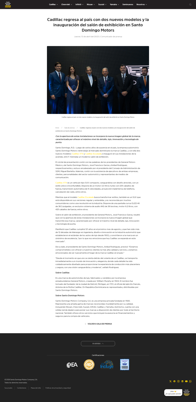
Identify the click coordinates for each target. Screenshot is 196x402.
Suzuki (101, 4)
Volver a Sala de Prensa (100, 324)
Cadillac (52, 4)
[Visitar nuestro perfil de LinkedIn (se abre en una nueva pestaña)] (182, 381)
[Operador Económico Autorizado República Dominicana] (71, 364)
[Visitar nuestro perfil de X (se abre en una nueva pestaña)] (170, 381)
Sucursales (8, 388)
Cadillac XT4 (77, 154)
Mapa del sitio (36, 388)
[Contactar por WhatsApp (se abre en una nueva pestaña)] (190, 381)
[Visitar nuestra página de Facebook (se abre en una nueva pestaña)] (174, 381)
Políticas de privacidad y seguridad (58, 388)
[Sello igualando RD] (89, 364)
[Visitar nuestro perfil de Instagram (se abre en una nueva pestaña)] (178, 381)
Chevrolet (65, 4)
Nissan (90, 4)
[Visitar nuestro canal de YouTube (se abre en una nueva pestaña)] (186, 381)
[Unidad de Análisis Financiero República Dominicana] (124, 364)
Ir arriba (96, 343)
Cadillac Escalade (93, 154)
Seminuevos (127, 4)
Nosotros (141, 4)
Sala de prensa (69, 128)
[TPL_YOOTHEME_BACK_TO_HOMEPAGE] (8, 4)
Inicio (57, 128)
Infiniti (78, 4)
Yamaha (113, 4)
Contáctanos (21, 388)
